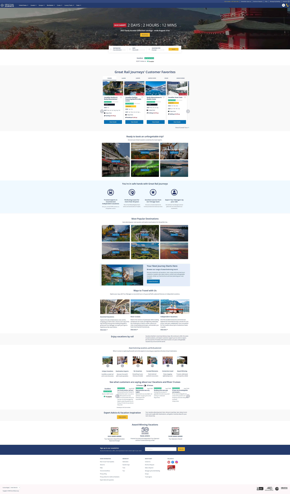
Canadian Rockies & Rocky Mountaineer (110, 98)
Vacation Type (126, 464)
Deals (78, 5)
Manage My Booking (275, 1)
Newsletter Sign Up (246, 1)
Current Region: (6, 487)
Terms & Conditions (105, 471)
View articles (122, 417)
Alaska (124, 78)
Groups (147, 474)
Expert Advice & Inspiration (107, 480)
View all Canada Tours (181, 127)
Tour (124, 471)
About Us (102, 464)
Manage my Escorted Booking (152, 471)
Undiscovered (180, 78)
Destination (116, 48)
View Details (113, 122)
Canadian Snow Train (175, 97)
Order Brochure (153, 281)
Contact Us (147, 461)
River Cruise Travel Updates (107, 461)
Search (173, 49)
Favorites (285, 1)
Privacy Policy (103, 474)
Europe (41, 5)
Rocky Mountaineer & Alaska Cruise (154, 98)
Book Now (145, 35)
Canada (33, 5)
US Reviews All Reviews (144, 385)
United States (23, 5)
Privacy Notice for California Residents (109, 477)
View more (103, 330)
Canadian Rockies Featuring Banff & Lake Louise (133, 99)
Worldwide (50, 5)
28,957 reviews (110, 394)
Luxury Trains (68, 5)
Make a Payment (149, 467)
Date (134, 48)
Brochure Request (257, 1)
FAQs (266, 1)
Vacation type (156, 48)
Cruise (59, 5)
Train (124, 467)
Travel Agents (148, 477)
